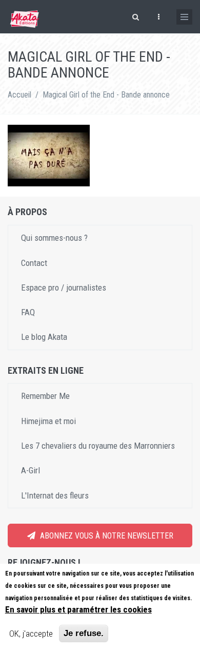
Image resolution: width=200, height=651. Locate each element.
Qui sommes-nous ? (54, 238)
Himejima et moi (48, 421)
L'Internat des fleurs (55, 495)
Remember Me (45, 396)
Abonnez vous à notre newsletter (105, 536)
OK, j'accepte (31, 633)
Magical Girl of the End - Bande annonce (106, 95)
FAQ (28, 312)
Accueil (19, 95)
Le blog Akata (44, 337)
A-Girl (30, 470)
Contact (34, 263)
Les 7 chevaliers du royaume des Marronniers (98, 446)
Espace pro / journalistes (63, 287)
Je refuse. (84, 633)
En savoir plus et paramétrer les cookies (78, 609)
